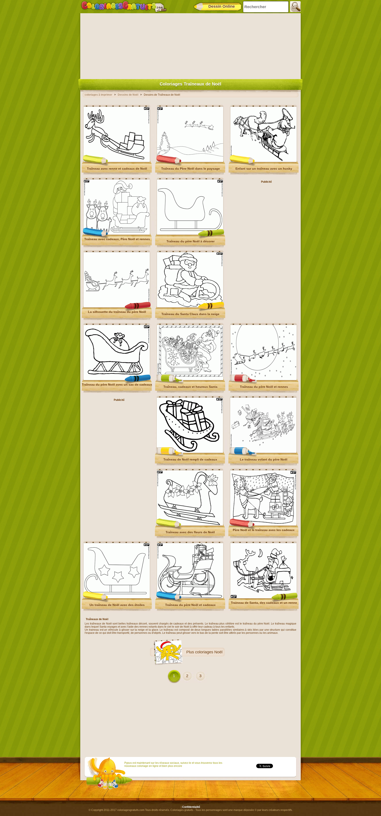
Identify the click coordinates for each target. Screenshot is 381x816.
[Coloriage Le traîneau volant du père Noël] (263, 452)
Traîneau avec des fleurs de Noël (190, 532)
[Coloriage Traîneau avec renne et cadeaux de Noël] (117, 161)
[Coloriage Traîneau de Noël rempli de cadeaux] (190, 452)
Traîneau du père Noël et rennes (264, 386)
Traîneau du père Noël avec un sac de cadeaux (117, 384)
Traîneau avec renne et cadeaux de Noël (117, 168)
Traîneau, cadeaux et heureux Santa (190, 386)
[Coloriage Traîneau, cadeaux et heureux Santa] (190, 379)
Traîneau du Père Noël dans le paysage (190, 168)
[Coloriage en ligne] (124, 6)
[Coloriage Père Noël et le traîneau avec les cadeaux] (263, 524)
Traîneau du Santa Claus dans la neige (190, 314)
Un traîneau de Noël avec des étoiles (117, 605)
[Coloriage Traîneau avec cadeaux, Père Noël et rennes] (117, 233)
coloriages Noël (208, 652)
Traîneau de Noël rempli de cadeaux (190, 459)
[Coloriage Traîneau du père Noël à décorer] (190, 233)
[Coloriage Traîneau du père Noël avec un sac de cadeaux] (117, 379)
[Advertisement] (190, 45)
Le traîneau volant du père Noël (263, 459)
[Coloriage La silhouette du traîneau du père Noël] (117, 306)
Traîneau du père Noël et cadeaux (190, 605)
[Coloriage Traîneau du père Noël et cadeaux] (190, 597)
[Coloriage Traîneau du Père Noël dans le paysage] (190, 161)
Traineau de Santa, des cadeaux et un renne (264, 602)
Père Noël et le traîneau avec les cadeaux (264, 530)
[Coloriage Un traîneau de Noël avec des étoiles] (117, 597)
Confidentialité (191, 807)
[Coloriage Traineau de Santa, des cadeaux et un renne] (263, 597)
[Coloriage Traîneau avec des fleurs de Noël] (190, 524)
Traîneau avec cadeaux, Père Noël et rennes (117, 239)
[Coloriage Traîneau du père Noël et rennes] (263, 379)
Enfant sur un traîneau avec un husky (263, 168)
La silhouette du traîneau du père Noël (117, 312)
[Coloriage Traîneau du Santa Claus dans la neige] (190, 306)
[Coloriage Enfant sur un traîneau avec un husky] (263, 161)
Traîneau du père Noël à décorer (190, 241)
